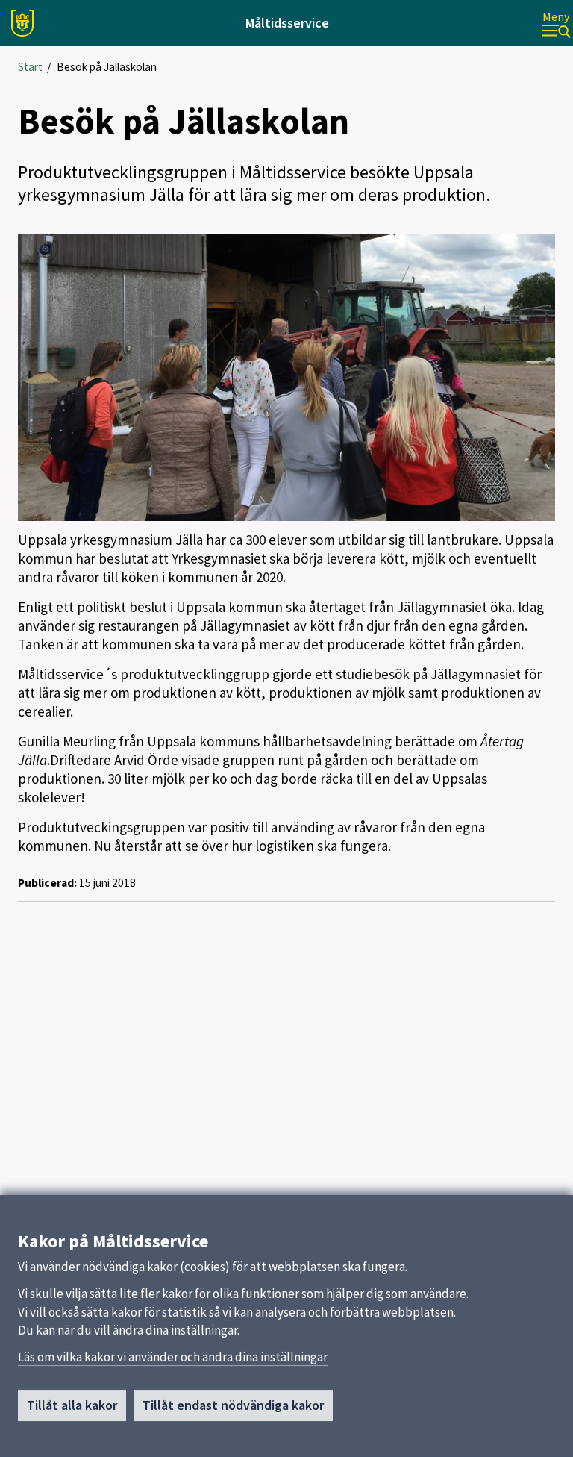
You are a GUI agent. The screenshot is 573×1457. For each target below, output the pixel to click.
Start (30, 67)
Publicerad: (47, 883)
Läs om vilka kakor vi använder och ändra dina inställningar (173, 1357)
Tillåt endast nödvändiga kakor (233, 1405)
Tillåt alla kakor (72, 1405)
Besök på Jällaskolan (107, 67)
